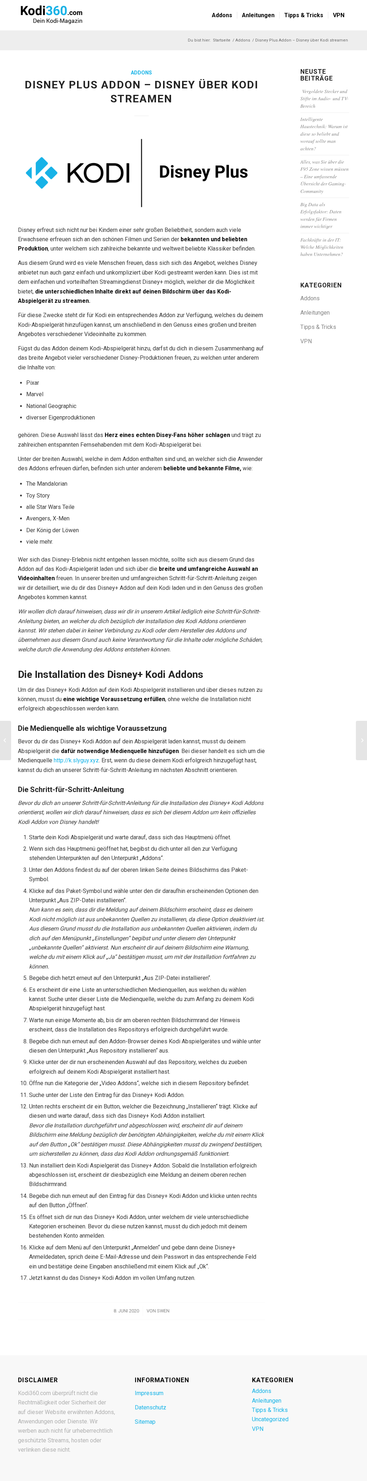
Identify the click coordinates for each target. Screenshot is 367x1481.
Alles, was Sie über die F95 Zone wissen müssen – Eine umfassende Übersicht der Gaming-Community (324, 176)
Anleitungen (315, 312)
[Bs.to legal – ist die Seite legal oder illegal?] (5, 740)
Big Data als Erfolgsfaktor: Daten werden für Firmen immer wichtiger (321, 215)
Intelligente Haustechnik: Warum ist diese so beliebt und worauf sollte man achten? (324, 134)
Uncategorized (270, 1419)
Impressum (149, 1393)
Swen (163, 1311)
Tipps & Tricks (318, 327)
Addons (141, 73)
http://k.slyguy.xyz (76, 760)
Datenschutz (150, 1407)
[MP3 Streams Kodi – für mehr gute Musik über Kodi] (361, 740)
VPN (306, 341)
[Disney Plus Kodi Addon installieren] (141, 173)
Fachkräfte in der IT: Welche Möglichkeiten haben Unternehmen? (321, 247)
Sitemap (145, 1421)
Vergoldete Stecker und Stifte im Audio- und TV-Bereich (324, 98)
